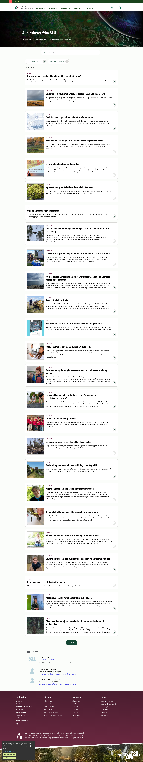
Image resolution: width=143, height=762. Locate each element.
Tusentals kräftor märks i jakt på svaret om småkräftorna (72, 512)
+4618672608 (59, 674)
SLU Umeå (75, 707)
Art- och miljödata (21, 712)
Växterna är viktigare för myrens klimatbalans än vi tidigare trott (75, 94)
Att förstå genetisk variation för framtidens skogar (69, 598)
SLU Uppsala (76, 709)
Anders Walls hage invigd (57, 300)
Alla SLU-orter (76, 701)
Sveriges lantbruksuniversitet (27, 7)
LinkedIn (103, 707)
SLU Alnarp (75, 704)
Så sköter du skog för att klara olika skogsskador (68, 442)
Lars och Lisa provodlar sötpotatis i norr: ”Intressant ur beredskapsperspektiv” (71, 396)
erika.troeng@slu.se (46, 674)
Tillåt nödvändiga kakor (9, 754)
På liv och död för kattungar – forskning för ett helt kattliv (72, 535)
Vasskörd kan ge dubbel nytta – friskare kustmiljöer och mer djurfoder (78, 253)
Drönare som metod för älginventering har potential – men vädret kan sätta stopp (77, 230)
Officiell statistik (20, 715)
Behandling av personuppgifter (74, 738)
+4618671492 (64, 684)
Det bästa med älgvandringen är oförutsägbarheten (69, 117)
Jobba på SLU (76, 712)
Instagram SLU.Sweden (107, 701)
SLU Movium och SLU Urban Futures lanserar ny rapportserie (74, 323)
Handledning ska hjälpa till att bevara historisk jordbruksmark (74, 140)
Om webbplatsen (33, 738)
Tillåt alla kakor (9, 757)
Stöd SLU (75, 718)
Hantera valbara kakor (9, 751)
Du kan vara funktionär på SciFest (61, 418)
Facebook (104, 710)
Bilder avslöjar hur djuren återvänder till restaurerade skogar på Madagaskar (75, 623)
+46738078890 (70, 674)
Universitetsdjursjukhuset (23, 707)
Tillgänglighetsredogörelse (56, 738)
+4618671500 (54, 660)
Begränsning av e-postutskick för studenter (47, 582)
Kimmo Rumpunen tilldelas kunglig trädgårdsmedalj (70, 488)
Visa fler (71, 643)
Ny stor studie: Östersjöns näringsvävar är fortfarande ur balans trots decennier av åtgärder (78, 278)
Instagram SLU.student (107, 704)
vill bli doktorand (49, 707)
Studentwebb (19, 701)
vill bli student (48, 701)
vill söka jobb (48, 709)
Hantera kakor (43, 738)
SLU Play (103, 715)
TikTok (103, 713)
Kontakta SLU (76, 715)
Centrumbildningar (21, 709)
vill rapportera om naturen (51, 712)
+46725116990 (74, 684)
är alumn (46, 718)
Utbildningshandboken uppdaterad (43, 210)
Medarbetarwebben (21, 721)
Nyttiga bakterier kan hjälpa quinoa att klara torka (68, 347)
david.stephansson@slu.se (48, 684)
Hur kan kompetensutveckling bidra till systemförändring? (54, 76)
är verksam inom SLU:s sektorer (53, 715)
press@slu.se (44, 660)
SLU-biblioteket (20, 704)
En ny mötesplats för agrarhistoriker (62, 164)
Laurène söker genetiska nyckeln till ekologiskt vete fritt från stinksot (78, 558)
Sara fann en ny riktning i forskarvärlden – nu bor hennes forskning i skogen (77, 372)
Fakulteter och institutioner (23, 718)
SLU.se (17, 1)
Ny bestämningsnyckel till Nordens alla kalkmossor (69, 187)
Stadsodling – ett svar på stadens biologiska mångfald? (71, 465)
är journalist (47, 704)
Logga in (18, 724)
